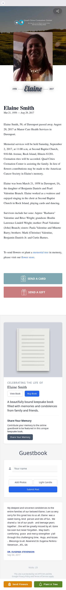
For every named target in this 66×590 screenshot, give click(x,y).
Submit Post (33, 489)
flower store (27, 257)
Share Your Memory (20, 437)
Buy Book (32, 393)
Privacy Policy (24, 576)
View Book (15, 393)
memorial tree (41, 252)
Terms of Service (41, 576)
